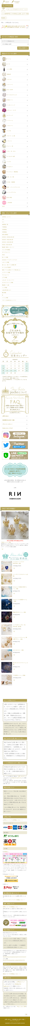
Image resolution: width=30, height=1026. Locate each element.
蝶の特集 (4, 292)
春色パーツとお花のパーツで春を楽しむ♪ (11, 270)
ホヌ (3, 219)
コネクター (9, 79)
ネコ (3, 222)
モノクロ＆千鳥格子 (6, 267)
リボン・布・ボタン (11, 151)
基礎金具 (9, 74)
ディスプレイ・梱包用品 (12, 171)
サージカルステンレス (12, 94)
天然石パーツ (10, 100)
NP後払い (6, 851)
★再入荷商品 (5, 234)
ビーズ (8, 64)
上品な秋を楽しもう (6, 290)
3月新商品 (4, 232)
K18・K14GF (10, 89)
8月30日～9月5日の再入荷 (8, 237)
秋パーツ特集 (5, 257)
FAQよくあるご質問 (21, 1006)
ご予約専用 (9, 202)
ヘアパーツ (9, 141)
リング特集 (4, 287)
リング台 (9, 130)
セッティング (10, 115)
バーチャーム (10, 120)
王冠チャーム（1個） (6, 542)
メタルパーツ (10, 125)
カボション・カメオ (11, 110)
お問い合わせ (5, 416)
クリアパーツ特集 (6, 272)
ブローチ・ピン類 (11, 135)
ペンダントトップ (11, 105)
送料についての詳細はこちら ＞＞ (12, 906)
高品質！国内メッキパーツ (8, 247)
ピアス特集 (4, 277)
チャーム (9, 58)
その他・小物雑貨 (11, 182)
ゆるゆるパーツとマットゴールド (9, 259)
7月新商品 (4, 227)
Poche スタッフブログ (7, 428)
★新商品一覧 (5, 224)
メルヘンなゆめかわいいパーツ (9, 300)
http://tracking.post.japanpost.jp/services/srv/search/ (14, 957)
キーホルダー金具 (11, 156)
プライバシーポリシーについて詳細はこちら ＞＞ (14, 899)
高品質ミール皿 (5, 285)
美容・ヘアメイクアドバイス (13, 187)
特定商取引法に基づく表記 (8, 420)
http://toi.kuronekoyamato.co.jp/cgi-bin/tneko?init (14, 960)
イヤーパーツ (10, 84)
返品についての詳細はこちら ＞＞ (12, 974)
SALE (3, 206)
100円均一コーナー (6, 217)
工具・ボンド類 (10, 177)
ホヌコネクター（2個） (18, 650)
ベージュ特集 (5, 297)
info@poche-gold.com (16, 777)
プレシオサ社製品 (6, 249)
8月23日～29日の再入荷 (7, 239)
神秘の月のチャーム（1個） (19, 612)
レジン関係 (9, 69)
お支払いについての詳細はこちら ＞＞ (13, 820)
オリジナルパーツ (6, 252)
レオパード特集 (5, 262)
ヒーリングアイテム (11, 192)
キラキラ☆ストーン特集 (7, 282)
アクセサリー (10, 166)
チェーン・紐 (10, 146)
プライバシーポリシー (7, 424)
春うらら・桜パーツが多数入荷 (9, 264)
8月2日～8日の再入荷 (7, 244)
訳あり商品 (9, 197)
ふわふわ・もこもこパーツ (8, 280)
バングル (9, 161)
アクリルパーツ (5, 275)
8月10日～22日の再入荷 (7, 242)
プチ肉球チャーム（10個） (19, 675)
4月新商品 (4, 229)
